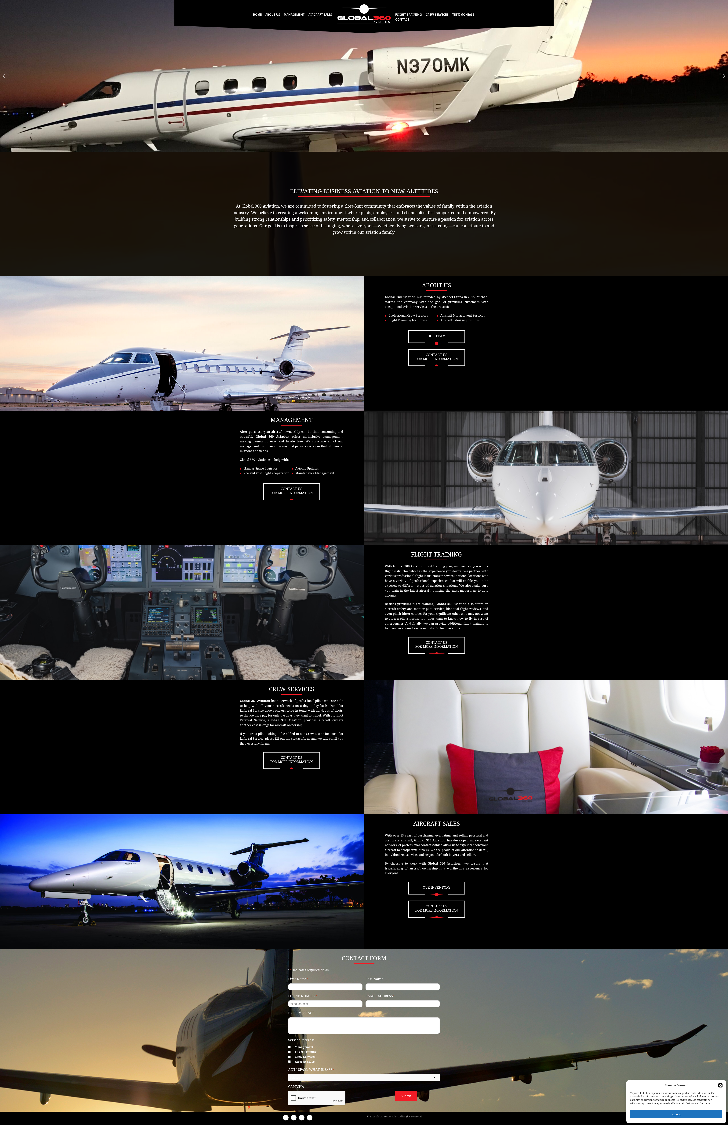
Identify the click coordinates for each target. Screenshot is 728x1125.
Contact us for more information (436, 357)
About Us (272, 14)
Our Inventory (436, 887)
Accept (676, 1114)
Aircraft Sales (320, 14)
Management (294, 14)
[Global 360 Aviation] (364, 13)
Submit (406, 1096)
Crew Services (437, 14)
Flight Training (408, 14)
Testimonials (463, 14)
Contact (402, 19)
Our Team (437, 336)
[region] (364, 76)
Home (257, 14)
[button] (720, 1085)
